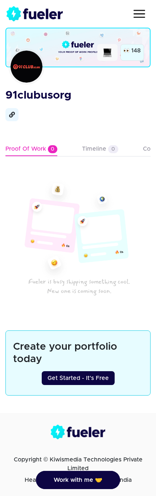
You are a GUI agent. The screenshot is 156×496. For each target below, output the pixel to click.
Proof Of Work (29, 149)
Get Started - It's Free (78, 378)
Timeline (98, 149)
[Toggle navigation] (139, 13)
